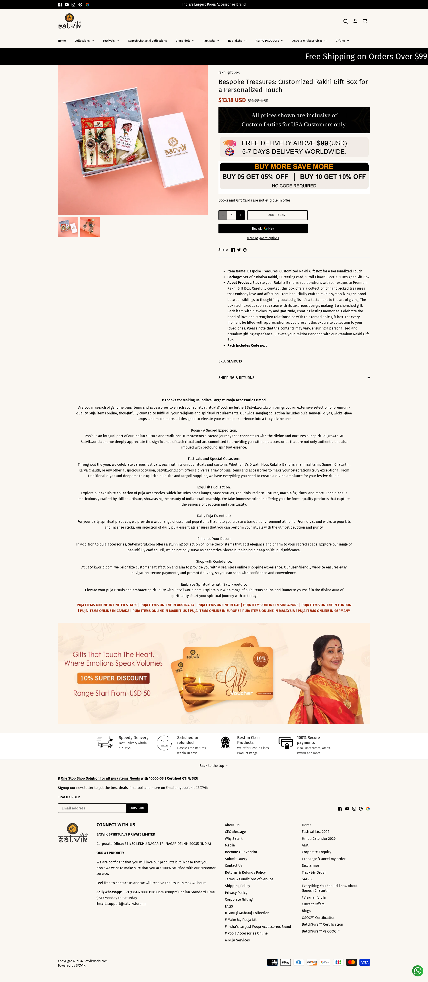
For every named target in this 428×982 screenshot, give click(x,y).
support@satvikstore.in (126, 904)
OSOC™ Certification (318, 918)
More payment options (263, 238)
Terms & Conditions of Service (249, 879)
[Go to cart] (365, 21)
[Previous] (60, 673)
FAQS (229, 906)
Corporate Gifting (239, 899)
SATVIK (203, 788)
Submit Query (236, 859)
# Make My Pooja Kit (241, 920)
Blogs (306, 911)
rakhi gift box (229, 72)
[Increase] (240, 215)
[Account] (355, 21)
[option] (68, 227)
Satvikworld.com (95, 961)
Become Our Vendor (241, 852)
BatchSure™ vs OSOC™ (321, 931)
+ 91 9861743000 (135, 892)
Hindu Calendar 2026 (319, 838)
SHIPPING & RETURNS (236, 377)
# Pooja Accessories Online (246, 933)
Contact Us (233, 865)
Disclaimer (310, 865)
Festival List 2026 (315, 832)
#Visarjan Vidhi (314, 897)
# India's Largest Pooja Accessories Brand (258, 926)
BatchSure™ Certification (322, 924)
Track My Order (314, 872)
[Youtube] (67, 4)
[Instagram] (73, 4)
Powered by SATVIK (71, 966)
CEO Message (235, 832)
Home (306, 825)
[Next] (368, 673)
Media (230, 845)
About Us (232, 825)
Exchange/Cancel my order (324, 859)
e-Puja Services (237, 940)
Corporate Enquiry (316, 852)
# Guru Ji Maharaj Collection (247, 913)
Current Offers (313, 904)
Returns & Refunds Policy (245, 872)
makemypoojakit (181, 788)
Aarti (306, 845)
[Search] (345, 21)
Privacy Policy (236, 893)
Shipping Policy (237, 886)
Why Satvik (234, 838)
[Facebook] (60, 4)
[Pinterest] (80, 4)
